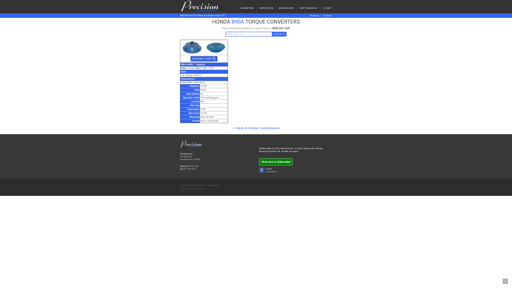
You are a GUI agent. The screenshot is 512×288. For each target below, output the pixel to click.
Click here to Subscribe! (275, 161)
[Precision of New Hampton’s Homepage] (200, 6)
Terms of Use (186, 189)
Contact (315, 16)
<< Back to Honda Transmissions (256, 128)
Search (328, 16)
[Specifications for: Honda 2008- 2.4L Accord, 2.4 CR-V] (192, 47)
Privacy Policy (200, 189)
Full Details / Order (201, 58)
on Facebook (271, 170)
